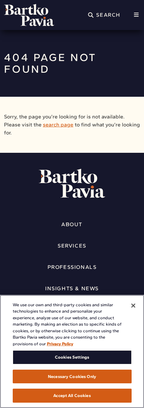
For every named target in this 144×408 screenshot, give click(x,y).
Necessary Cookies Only (72, 376)
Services (72, 246)
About (72, 224)
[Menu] (136, 15)
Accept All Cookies (71, 395)
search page (58, 124)
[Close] (133, 305)
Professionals (72, 267)
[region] (72, 351)
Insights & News (72, 288)
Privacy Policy (60, 343)
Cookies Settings (72, 357)
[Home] (29, 15)
